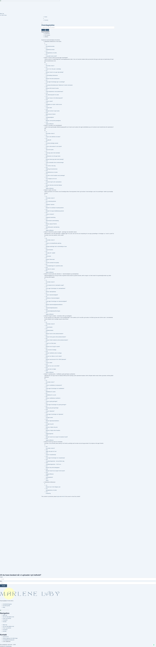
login (58, 496)
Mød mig (5, 615)
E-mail (1, 577)
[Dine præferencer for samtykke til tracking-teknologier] (154, 645)
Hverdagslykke (47, 25)
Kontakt (4, 621)
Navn (1, 581)
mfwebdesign (8, 646)
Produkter (5, 620)
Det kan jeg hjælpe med (8, 616)
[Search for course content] (43, 30)
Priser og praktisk (7, 618)
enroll (62, 496)
